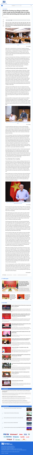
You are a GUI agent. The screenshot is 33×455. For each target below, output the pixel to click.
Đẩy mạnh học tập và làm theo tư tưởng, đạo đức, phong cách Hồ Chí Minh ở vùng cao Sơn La (21, 324)
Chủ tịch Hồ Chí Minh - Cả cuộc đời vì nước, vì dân (20, 347)
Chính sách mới (5, 388)
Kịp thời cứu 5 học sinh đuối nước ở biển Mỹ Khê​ (11, 422)
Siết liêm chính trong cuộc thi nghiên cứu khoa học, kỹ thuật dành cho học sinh (13, 396)
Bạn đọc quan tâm (6, 406)
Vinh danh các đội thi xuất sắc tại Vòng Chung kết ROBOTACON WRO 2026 (15, 427)
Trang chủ (2, 453)
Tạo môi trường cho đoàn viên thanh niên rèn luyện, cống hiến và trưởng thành (21, 306)
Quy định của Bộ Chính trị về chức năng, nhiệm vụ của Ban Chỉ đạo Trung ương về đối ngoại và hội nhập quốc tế (16, 391)
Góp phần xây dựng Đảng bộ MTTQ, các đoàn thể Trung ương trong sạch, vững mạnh (21, 355)
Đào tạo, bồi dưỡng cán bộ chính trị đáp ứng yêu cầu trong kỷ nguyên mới (20, 372)
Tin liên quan (5, 278)
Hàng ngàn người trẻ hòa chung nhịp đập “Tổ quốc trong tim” (13, 408)
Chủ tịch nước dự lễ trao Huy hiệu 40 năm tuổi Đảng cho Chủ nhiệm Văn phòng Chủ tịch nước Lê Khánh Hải (21, 339)
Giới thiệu (6, 453)
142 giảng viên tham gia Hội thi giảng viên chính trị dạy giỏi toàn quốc (21, 332)
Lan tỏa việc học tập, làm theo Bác (17, 380)
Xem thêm (4, 302)
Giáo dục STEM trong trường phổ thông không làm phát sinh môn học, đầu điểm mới (14, 400)
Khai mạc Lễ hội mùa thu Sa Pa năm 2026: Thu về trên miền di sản (13, 417)
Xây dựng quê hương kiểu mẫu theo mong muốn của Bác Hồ (21, 364)
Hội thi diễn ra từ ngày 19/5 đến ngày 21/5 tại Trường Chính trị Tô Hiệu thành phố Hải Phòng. (21, 336)
